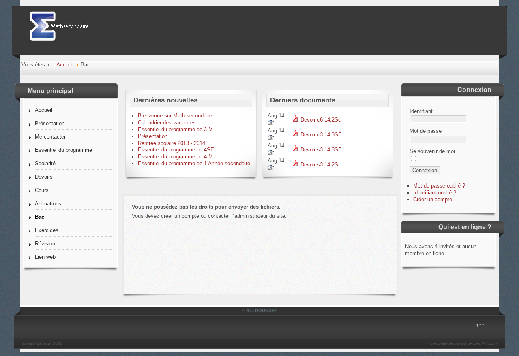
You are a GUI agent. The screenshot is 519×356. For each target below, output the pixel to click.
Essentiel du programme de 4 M (175, 156)
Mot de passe (426, 131)
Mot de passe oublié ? (439, 186)
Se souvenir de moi (432, 151)
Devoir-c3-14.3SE (320, 135)
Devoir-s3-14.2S (318, 165)
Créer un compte (432, 199)
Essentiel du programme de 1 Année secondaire (194, 163)
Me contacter (50, 137)
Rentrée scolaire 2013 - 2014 (171, 143)
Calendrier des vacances (167, 122)
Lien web (45, 257)
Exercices (46, 230)
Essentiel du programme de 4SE (176, 150)
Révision (45, 244)
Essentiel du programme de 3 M (175, 129)
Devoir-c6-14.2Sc (320, 120)
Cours (42, 190)
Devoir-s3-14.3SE (320, 150)
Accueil (65, 65)
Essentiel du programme (63, 150)
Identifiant (421, 111)
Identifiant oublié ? (434, 193)
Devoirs (44, 177)
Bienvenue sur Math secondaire (175, 116)
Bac (39, 217)
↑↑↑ (480, 325)
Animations (48, 203)
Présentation (49, 123)
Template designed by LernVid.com (464, 343)
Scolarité (45, 163)
